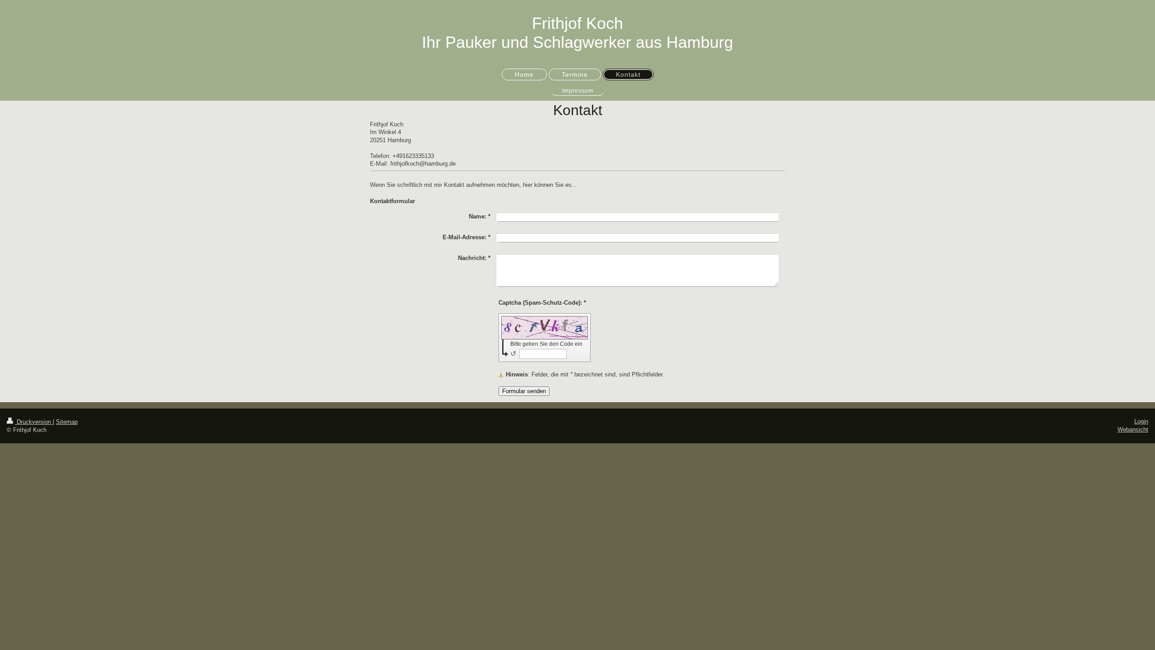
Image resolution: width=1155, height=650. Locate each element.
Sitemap (67, 421)
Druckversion (34, 421)
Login (1141, 421)
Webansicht (1133, 429)
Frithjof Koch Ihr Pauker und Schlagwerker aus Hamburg (577, 32)
